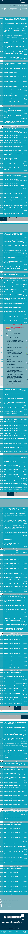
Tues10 (17, 218)
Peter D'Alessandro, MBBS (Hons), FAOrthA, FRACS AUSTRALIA (15, 328)
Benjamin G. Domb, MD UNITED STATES (15, 365)
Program (10, 931)
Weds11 (24, 218)
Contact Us (17, 925)
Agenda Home (13, 5)
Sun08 (3, 218)
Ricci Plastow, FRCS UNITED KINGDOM (14, 345)
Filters (2, 222)
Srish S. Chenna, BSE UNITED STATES (14, 350)
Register (17, 931)
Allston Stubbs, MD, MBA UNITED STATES (15, 374)
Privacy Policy (3, 925)
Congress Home (3, 932)
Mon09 (10, 218)
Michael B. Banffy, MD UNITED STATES (13, 333)
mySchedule (8, 906)
